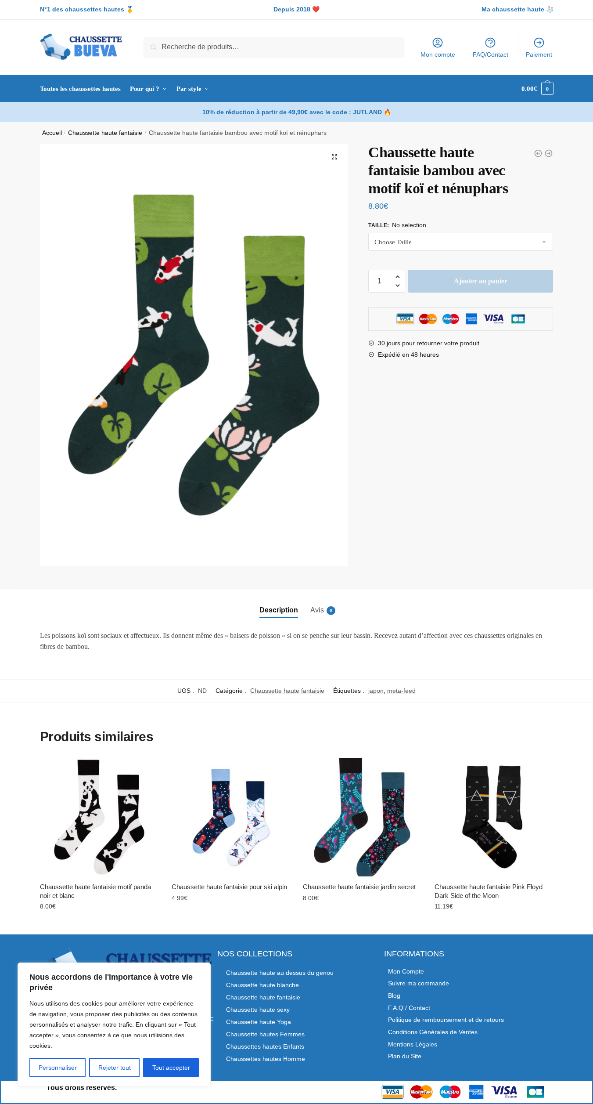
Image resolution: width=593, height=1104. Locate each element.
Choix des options (99, 925)
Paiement (539, 54)
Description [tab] (278, 610)
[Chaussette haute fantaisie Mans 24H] (538, 153)
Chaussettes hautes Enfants (265, 1046)
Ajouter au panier (480, 281)
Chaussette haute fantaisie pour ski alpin (229, 886)
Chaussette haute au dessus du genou (280, 972)
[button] (334, 157)
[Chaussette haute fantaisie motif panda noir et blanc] (99, 817)
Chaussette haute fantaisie (105, 133)
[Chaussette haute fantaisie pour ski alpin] (231, 817)
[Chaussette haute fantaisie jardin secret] (362, 817)
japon (376, 690)
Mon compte (437, 54)
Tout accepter (171, 1067)
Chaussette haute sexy (258, 1009)
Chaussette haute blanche (262, 984)
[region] (114, 1024)
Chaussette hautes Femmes (265, 1034)
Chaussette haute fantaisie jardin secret (359, 886)
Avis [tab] (317, 610)
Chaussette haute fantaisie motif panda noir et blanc (95, 891)
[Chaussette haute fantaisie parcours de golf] (548, 153)
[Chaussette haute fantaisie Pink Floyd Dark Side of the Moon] (494, 817)
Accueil (52, 133)
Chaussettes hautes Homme (265, 1058)
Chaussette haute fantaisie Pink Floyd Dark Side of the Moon (489, 891)
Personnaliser (58, 1067)
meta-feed (401, 690)
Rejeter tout (114, 1067)
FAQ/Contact (490, 54)
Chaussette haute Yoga (258, 1021)
